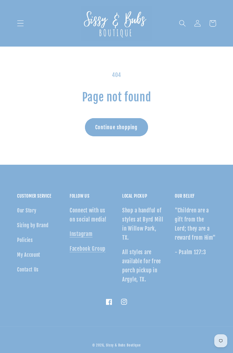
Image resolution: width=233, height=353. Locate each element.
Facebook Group (87, 248)
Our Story (26, 211)
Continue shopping (116, 127)
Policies (25, 240)
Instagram (81, 234)
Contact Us (28, 270)
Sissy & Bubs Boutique (123, 345)
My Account (28, 255)
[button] (20, 23)
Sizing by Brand (33, 225)
